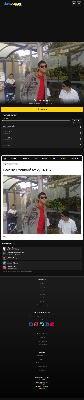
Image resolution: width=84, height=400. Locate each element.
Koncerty (74, 158)
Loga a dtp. (42, 370)
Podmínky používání (42, 363)
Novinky (14, 158)
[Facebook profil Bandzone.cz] (31, 324)
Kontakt (42, 359)
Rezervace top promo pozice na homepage (42, 316)
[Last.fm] (52, 324)
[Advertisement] (42, 23)
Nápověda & (42, 356)
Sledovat (44, 109)
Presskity (42, 337)
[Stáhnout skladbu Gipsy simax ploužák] (80, 127)
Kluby (42, 297)
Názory (45, 158)
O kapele (25, 158)
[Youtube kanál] (36, 324)
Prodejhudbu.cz (42, 341)
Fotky (63, 158)
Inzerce (42, 319)
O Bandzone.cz (42, 366)
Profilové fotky (13, 165)
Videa (54, 158)
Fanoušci (42, 294)
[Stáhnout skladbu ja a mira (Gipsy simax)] (80, 139)
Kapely (42, 283)
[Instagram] (47, 324)
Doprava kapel (42, 345)
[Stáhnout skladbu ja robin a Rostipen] (80, 133)
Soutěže (42, 301)
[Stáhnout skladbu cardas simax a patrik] (80, 145)
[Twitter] (42, 324)
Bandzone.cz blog (42, 305)
